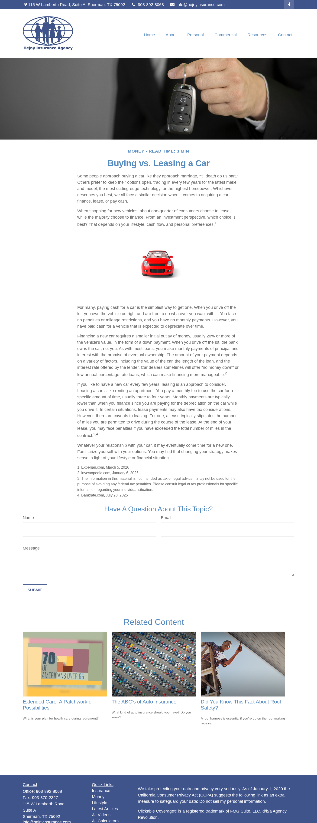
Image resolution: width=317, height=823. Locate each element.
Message (31, 548)
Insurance (101, 790)
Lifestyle (99, 802)
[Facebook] (289, 4)
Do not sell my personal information (232, 801)
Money (98, 796)
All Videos (101, 815)
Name (28, 517)
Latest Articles (105, 808)
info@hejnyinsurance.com (201, 4)
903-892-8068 (151, 4)
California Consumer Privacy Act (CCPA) (175, 795)
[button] (149, 34)
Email (166, 517)
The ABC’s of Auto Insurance (144, 702)
